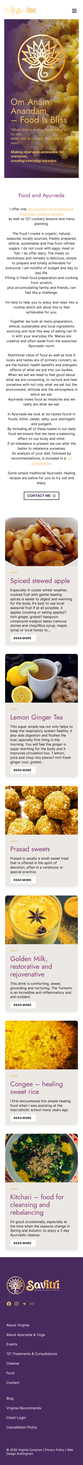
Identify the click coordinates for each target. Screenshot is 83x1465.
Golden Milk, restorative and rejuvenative (31, 966)
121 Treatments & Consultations (31, 1354)
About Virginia (17, 1325)
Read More (25, 639)
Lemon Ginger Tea (36, 717)
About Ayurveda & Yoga (25, 1335)
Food (13, 572)
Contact (12, 1382)
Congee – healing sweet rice (36, 1088)
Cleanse (12, 1363)
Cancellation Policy (21, 1427)
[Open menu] (74, 11)
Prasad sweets (30, 849)
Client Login (16, 1417)
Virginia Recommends (23, 1408)
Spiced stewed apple (40, 581)
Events (11, 1344)
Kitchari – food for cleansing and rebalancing (37, 1204)
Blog (10, 1398)
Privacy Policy (54, 1450)
